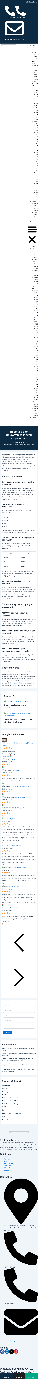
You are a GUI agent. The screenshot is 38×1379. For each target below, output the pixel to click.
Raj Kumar (13, 819)
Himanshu (13, 759)
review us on (6, 756)
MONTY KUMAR (19, 808)
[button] (32, 235)
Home (33, 45)
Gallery (34, 201)
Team (35, 57)
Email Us (19, 1377)
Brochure (6, 1377)
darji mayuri (14, 908)
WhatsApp (31, 1377)
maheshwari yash (20, 867)
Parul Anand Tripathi (22, 786)
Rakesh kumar (16, 846)
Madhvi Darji (15, 886)
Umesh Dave (16, 770)
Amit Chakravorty (19, 797)
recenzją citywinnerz (19, 683)
